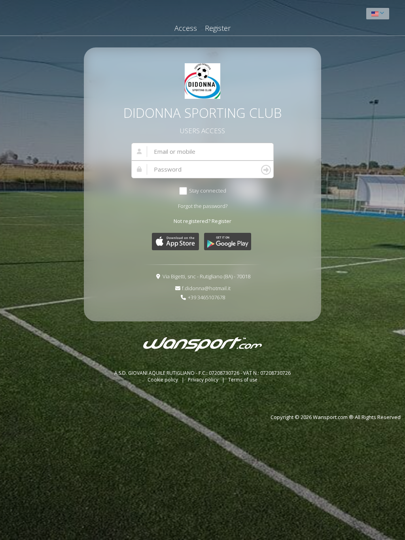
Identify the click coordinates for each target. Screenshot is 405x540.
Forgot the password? (202, 206)
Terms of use (242, 379)
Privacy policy (204, 379)
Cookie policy (163, 379)
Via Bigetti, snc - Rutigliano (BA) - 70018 (206, 276)
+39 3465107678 (206, 297)
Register (218, 28)
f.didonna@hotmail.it (206, 288)
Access (185, 28)
